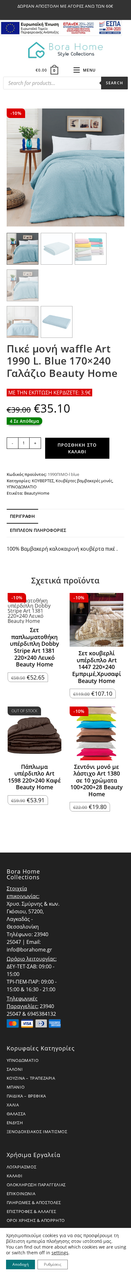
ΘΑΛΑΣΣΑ (16, 1114)
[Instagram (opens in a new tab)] (66, 13)
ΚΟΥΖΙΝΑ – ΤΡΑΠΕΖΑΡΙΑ (31, 1078)
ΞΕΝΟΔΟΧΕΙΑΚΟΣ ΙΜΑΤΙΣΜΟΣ (37, 1131)
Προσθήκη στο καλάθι (77, 448)
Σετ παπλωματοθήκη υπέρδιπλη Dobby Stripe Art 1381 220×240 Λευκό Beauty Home (34, 647)
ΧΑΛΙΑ (13, 1105)
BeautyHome (36, 493)
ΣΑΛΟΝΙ (15, 1069)
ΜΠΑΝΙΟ (16, 1087)
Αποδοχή (20, 1264)
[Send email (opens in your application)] (73, 13)
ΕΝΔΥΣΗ (15, 1122)
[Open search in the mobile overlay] (65, 85)
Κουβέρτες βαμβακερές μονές (84, 481)
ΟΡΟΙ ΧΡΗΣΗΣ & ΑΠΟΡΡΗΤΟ (36, 1220)
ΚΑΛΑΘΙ (15, 1176)
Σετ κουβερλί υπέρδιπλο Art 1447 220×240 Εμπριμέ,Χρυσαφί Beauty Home (96, 667)
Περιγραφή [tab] (22, 516)
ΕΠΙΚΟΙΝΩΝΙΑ (21, 1193)
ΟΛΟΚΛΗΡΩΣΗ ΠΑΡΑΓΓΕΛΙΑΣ (36, 1185)
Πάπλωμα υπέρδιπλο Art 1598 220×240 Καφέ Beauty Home (34, 777)
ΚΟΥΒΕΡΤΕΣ (43, 481)
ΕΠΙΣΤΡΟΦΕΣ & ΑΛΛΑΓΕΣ (31, 1211)
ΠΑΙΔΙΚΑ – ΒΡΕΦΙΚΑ (26, 1096)
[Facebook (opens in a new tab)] (59, 13)
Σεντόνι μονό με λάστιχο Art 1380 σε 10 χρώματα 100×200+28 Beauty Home (96, 780)
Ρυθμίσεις (52, 1264)
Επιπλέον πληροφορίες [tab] (38, 530)
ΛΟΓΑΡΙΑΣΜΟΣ (22, 1167)
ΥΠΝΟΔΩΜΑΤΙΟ (22, 487)
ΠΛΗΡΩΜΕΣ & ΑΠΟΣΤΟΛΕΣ (34, 1202)
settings (60, 1253)
